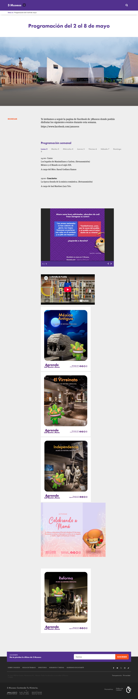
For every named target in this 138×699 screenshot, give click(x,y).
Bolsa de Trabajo (29, 668)
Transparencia (117, 675)
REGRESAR (12, 119)
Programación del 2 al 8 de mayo (25, 12)
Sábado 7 (105, 149)
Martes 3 (55, 149)
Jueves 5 (81, 149)
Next (111, 263)
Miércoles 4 (68, 149)
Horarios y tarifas (56, 668)
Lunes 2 (44, 149)
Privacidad (126, 675)
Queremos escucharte (75, 668)
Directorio (42, 668)
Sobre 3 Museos (14, 668)
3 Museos (14, 5)
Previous (108, 263)
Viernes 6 (93, 149)
